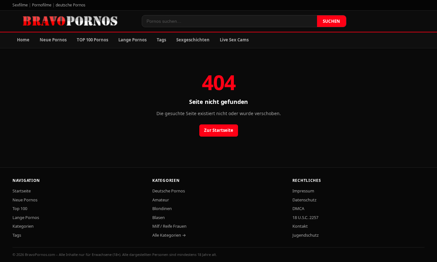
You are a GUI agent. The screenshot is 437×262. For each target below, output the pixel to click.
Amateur (160, 200)
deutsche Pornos (70, 5)
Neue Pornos (53, 40)
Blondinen (162, 208)
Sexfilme (20, 5)
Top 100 (19, 208)
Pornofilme (42, 5)
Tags (161, 40)
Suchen (331, 21)
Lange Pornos (132, 40)
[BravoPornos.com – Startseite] (73, 21)
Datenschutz (304, 200)
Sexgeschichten (193, 40)
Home (23, 40)
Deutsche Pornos (168, 191)
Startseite (21, 191)
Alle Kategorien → (169, 235)
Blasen (158, 217)
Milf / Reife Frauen (169, 226)
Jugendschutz (305, 235)
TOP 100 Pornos (92, 40)
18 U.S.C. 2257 (305, 217)
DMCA (298, 208)
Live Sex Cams (234, 40)
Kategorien (23, 226)
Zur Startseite (218, 130)
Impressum (303, 191)
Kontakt (300, 226)
